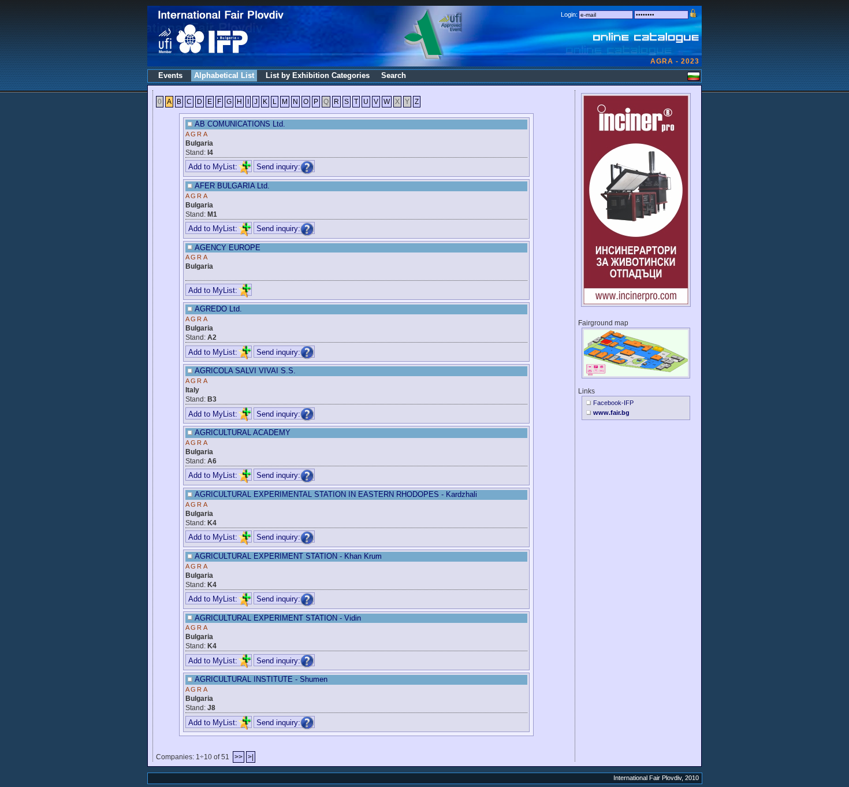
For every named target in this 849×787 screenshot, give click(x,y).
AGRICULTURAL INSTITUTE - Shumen (261, 679)
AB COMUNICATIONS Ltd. (240, 124)
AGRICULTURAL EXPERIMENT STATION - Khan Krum (288, 556)
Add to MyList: (212, 166)
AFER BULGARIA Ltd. (232, 185)
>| (251, 757)
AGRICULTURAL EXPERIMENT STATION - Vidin (278, 618)
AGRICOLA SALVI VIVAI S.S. (245, 370)
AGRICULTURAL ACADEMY (243, 432)
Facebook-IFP (613, 402)
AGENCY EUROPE (227, 247)
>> (238, 757)
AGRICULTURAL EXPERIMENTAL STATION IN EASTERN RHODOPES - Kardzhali (336, 494)
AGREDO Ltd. (218, 309)
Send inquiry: (278, 166)
